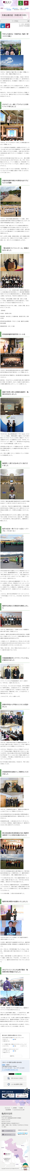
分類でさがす (15, 8)
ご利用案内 (15, 1107)
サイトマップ (7, 1107)
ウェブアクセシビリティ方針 (18, 1109)
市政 (21, 8)
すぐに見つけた (6, 1050)
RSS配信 (21, 1107)
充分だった (5, 1039)
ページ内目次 (15, 21)
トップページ (7, 8)
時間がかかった (6, 1052)
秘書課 (3, 1064)
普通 (15, 1039)
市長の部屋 (9, 9)
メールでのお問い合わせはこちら (10, 1069)
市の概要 (26, 8)
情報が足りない (6, 1041)
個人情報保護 (8, 1109)
